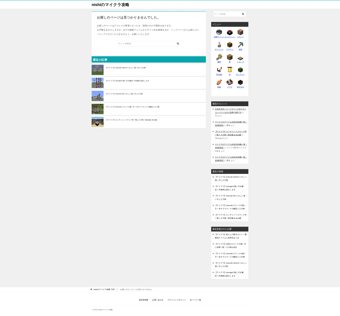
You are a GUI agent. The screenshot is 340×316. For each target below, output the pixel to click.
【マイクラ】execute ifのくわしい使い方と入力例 (124, 94)
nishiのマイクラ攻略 (110, 4)
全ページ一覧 (195, 300)
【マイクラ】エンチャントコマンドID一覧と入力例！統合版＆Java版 (131, 120)
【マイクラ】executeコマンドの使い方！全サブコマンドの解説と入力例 (132, 107)
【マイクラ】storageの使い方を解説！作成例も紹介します (127, 81)
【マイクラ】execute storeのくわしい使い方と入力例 (126, 68)
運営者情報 (143, 300)
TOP (104, 289)
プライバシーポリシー (176, 300)
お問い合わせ (157, 300)
